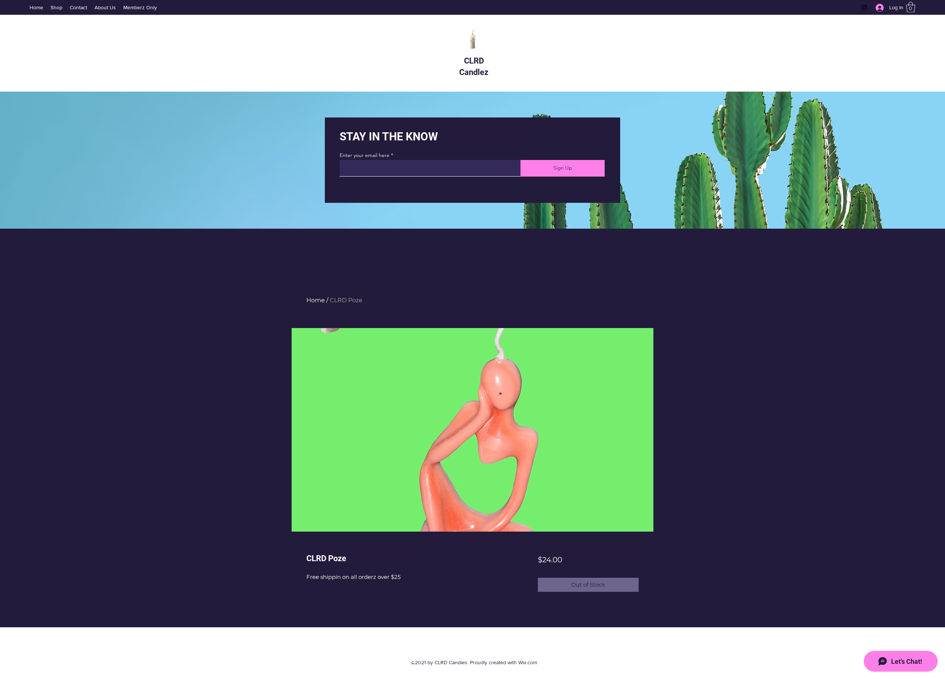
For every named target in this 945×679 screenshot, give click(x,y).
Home (315, 300)
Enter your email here (364, 155)
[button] (910, 7)
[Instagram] (864, 7)
